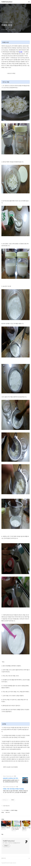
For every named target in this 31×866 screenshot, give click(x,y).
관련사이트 (3, 858)
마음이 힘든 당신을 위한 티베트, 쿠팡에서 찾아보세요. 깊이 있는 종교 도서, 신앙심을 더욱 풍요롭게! (15, 791)
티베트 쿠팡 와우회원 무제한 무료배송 (13, 789)
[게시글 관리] (8, 800)
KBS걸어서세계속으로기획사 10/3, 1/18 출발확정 (11, 778)
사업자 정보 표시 (6, 805)
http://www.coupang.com (9, 786)
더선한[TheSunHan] (6, 2)
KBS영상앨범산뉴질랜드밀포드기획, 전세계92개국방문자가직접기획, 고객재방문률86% (11, 781)
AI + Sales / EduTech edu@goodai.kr (11, 842)
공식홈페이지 (4, 860)
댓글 (2, 834)
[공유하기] (6, 800)
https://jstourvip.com (8, 776)
